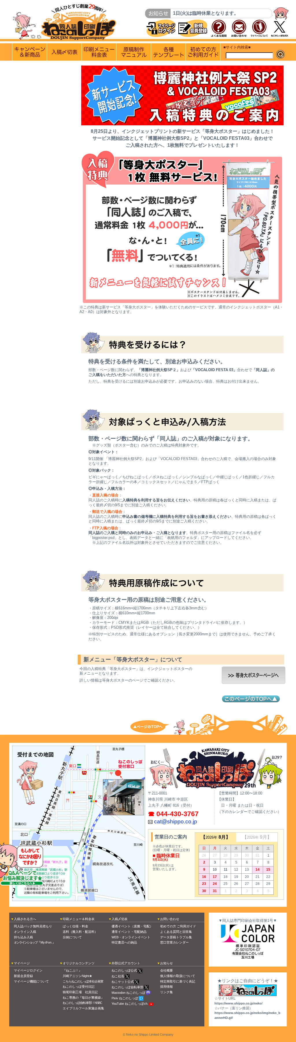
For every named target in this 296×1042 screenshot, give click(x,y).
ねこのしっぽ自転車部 (127, 987)
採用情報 (166, 986)
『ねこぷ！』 (72, 970)
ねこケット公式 (123, 981)
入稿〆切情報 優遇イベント (64, 52)
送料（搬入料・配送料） (80, 931)
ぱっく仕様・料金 (75, 926)
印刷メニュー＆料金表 (79, 919)
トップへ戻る (153, 726)
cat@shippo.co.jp (175, 821)
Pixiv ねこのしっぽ (125, 998)
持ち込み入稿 (23, 937)
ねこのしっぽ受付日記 (79, 986)
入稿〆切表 (119, 919)
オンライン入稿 (25, 931)
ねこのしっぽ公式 (124, 970)
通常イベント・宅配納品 (129, 931)
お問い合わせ (169, 919)
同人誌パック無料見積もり (33, 926)
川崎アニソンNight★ (77, 976)
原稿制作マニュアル (133, 52)
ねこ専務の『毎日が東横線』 (83, 997)
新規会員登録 (23, 976)
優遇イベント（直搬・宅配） (132, 926)
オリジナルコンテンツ (79, 963)
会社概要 (166, 970)
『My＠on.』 (35, 942)
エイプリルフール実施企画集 (83, 1008)
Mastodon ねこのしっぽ (128, 992)
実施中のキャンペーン (29, 52)
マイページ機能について (31, 981)
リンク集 (166, 992)
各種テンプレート (168, 52)
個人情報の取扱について (177, 976)
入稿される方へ (25, 919)
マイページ (22, 963)
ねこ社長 (118, 976)
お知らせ (166, 963)
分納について (72, 937)
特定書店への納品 (124, 942)
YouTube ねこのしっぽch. (130, 1003)
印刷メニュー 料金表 (99, 52)
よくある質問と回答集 (176, 931)
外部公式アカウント (126, 963)
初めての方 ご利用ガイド (203, 52)
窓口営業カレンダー (174, 942)
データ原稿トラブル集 (176, 937)
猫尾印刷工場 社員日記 (80, 992)
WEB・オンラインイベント (131, 937)
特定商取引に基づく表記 (177, 981)
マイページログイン (28, 970)
